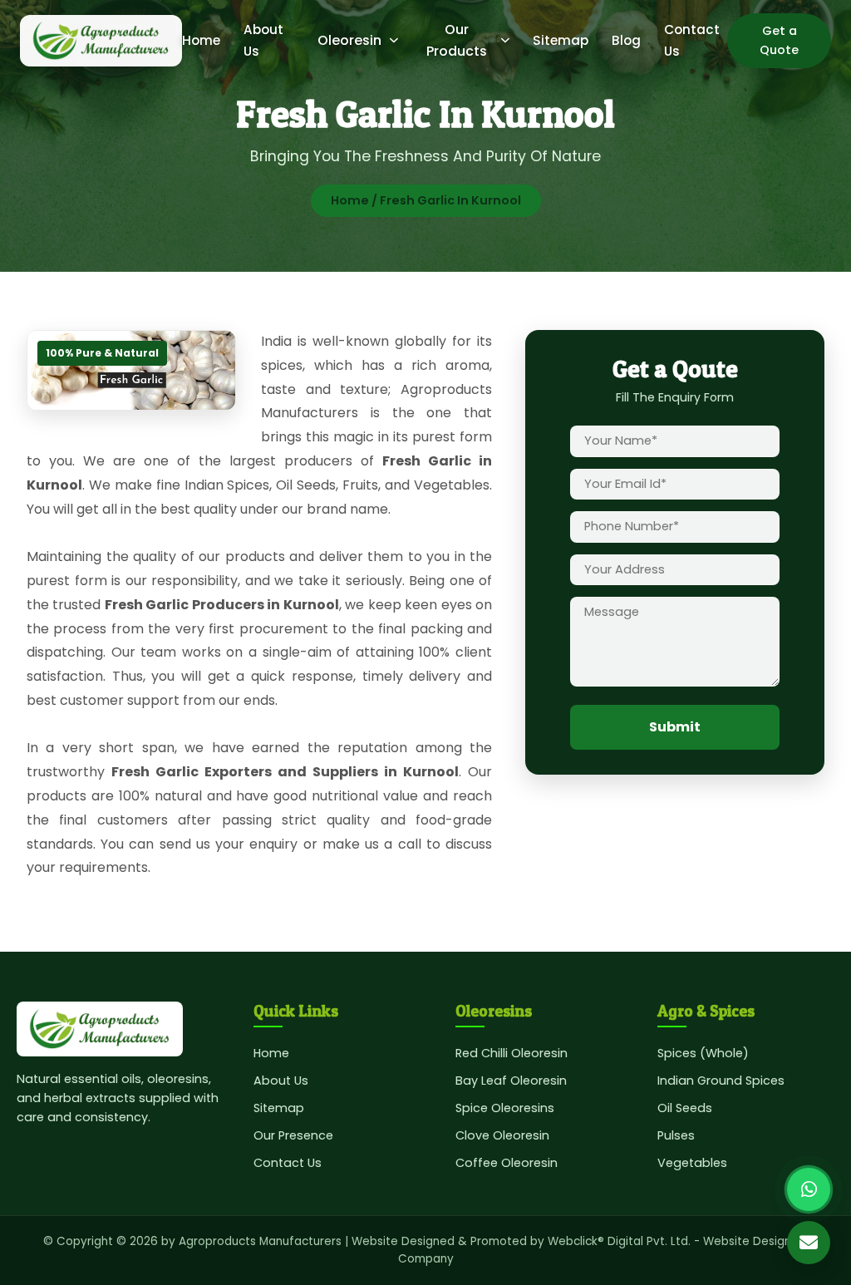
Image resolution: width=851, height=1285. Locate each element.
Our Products (456, 40)
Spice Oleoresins (504, 1108)
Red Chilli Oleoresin (511, 1053)
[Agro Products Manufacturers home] (101, 40)
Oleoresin (349, 40)
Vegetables (692, 1163)
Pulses (676, 1135)
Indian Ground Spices (721, 1080)
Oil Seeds (684, 1108)
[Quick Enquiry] (808, 1242)
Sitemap (560, 40)
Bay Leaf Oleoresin (511, 1080)
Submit (675, 726)
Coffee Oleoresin (506, 1163)
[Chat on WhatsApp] (808, 1189)
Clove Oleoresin (502, 1135)
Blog (626, 40)
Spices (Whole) (703, 1053)
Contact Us (287, 1163)
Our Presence (293, 1135)
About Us (280, 1080)
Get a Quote (779, 40)
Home (201, 40)
